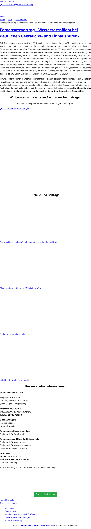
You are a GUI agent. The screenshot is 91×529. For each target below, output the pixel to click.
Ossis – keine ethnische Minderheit (15, 334)
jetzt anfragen (23, 108)
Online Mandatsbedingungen (17, 517)
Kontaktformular (7, 500)
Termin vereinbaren (8, 503)
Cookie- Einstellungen (45, 494)
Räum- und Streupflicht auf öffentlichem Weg (20, 288)
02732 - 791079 (9, 108)
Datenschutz (10, 511)
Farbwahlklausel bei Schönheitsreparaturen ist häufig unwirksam (29, 242)
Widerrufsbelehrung (13, 520)
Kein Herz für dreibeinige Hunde (14, 380)
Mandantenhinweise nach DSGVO (20, 514)
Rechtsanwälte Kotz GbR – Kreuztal (37, 525)
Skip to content (7, 1)
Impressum (9, 508)
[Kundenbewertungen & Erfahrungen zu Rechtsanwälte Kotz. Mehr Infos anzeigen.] (18, 488)
